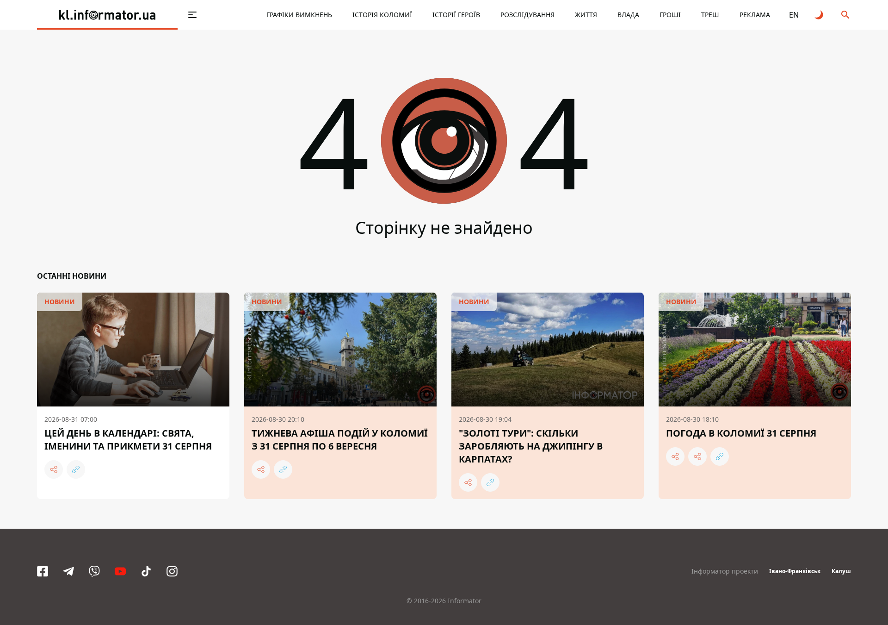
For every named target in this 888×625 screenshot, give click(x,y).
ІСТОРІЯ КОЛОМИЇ (382, 14)
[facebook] (42, 571)
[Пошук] (845, 14)
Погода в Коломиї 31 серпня (741, 433)
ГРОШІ (670, 14)
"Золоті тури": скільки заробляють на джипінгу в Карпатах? (531, 446)
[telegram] (68, 571)
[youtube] (120, 571)
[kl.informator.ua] (107, 15)
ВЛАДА (628, 14)
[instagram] (172, 571)
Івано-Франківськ (794, 571)
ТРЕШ (710, 14)
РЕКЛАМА (755, 14)
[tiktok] (146, 571)
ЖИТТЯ (586, 14)
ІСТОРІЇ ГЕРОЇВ (456, 14)
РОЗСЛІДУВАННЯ (527, 14)
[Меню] (192, 15)
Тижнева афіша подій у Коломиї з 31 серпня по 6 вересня (340, 439)
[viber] (94, 571)
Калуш (841, 571)
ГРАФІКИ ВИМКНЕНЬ (299, 14)
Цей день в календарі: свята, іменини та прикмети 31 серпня (128, 439)
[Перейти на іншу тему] (819, 14)
